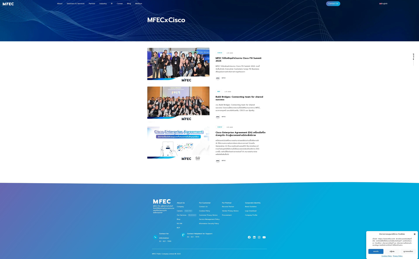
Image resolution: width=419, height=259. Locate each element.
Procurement (227, 215)
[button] (415, 234)
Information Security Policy (209, 223)
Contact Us (333, 3)
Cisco (219, 53)
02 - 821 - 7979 (193, 237)
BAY (218, 91)
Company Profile (251, 215)
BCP (178, 228)
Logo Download (250, 211)
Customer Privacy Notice (208, 215)
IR (111, 3)
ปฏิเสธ (392, 251)
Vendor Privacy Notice (230, 211)
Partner (92, 3)
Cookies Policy (387, 256)
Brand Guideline (251, 206)
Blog (129, 3)
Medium (138, 3)
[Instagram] (259, 237)
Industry (103, 3)
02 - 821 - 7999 (165, 241)
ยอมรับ (376, 251)
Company (180, 206)
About (59, 3)
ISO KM (179, 223)
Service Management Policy (209, 219)
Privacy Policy (398, 256)
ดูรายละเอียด (408, 251)
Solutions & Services (75, 3)
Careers (184, 211)
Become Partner (228, 206)
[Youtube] (264, 237)
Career (120, 3)
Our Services (186, 215)
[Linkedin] (254, 237)
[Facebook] (249, 237)
